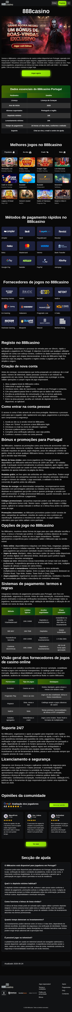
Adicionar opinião (59, 805)
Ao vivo (25, 152)
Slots (61, 152)
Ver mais (36, 844)
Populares (8, 152)
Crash (43, 152)
